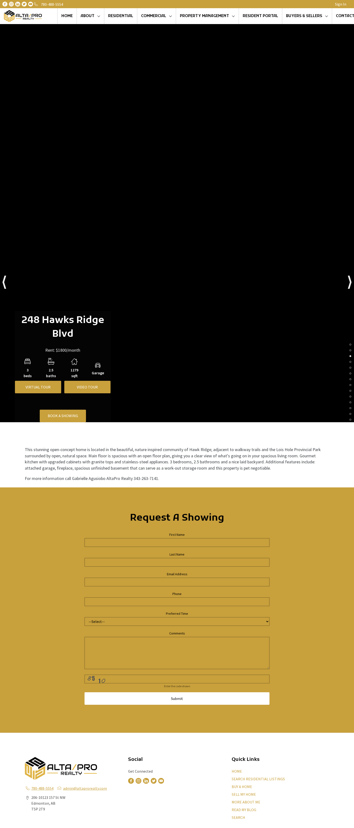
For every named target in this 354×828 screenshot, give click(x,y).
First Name (177, 534)
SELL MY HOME (244, 794)
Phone (177, 594)
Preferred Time (177, 613)
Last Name (177, 554)
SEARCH (238, 817)
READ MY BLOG (244, 809)
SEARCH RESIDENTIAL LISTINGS (258, 778)
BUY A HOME (242, 786)
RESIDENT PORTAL (260, 16)
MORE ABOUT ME (246, 802)
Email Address (177, 574)
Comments (177, 633)
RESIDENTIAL (120, 16)
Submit (177, 698)
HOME (67, 16)
